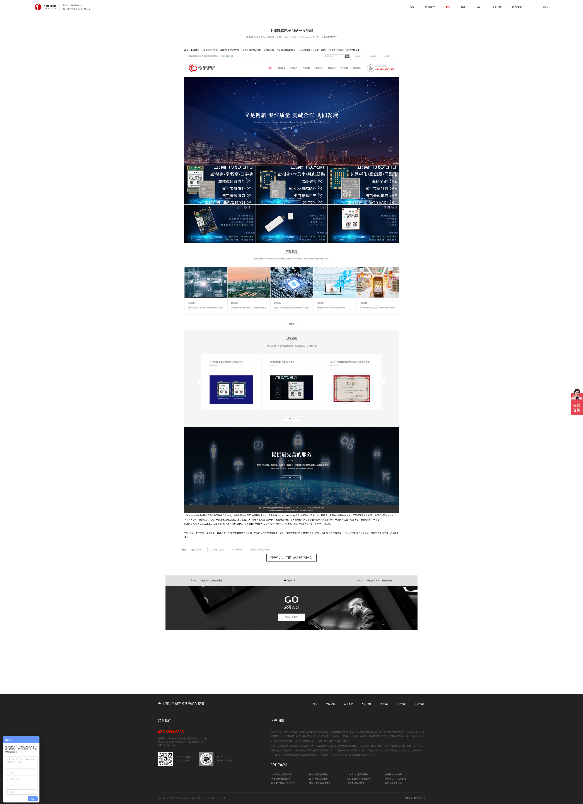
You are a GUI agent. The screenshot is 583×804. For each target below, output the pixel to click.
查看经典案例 (291, 617)
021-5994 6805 (171, 732)
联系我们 (420, 703)
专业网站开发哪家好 (259, 549)
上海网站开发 (195, 549)
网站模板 (366, 703)
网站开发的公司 (216, 549)
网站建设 (331, 703)
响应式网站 (288, 37)
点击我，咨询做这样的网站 (291, 558)
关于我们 (402, 703)
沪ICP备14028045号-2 (415, 798)
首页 (315, 703)
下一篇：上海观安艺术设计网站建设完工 (375, 580)
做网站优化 (237, 549)
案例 (278, 37)
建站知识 (384, 703)
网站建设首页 (267, 37)
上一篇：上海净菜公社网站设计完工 (207, 580)
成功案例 (348, 703)
